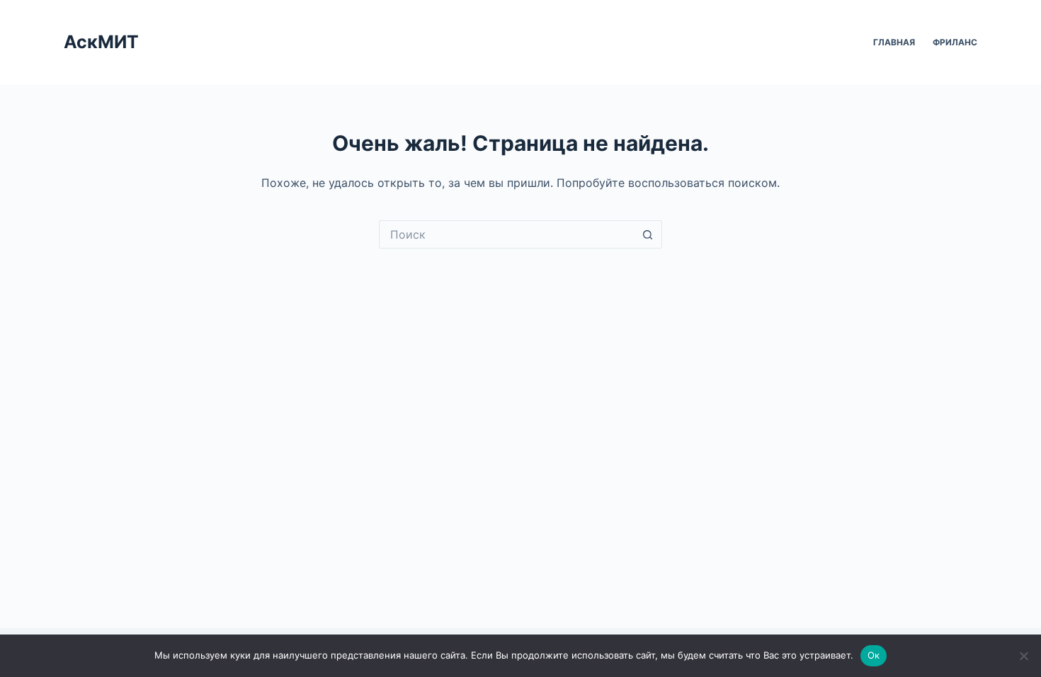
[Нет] (1023, 656)
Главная (894, 42)
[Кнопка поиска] (648, 234)
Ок (874, 655)
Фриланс (955, 42)
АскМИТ (101, 41)
